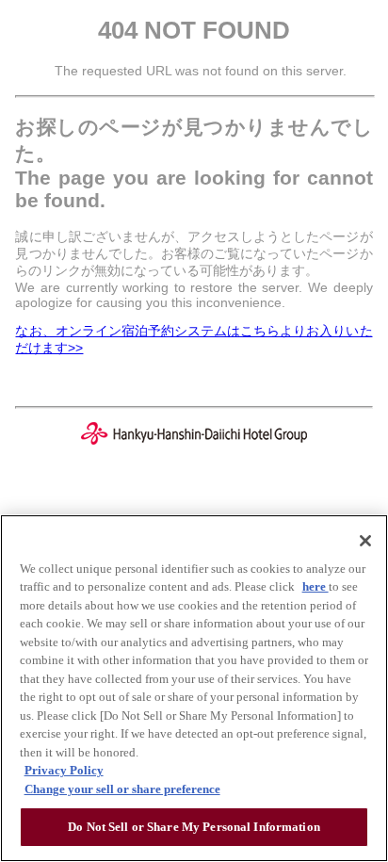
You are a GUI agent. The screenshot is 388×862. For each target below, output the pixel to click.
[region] (194, 688)
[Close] (365, 540)
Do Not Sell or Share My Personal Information (194, 827)
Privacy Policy (64, 770)
